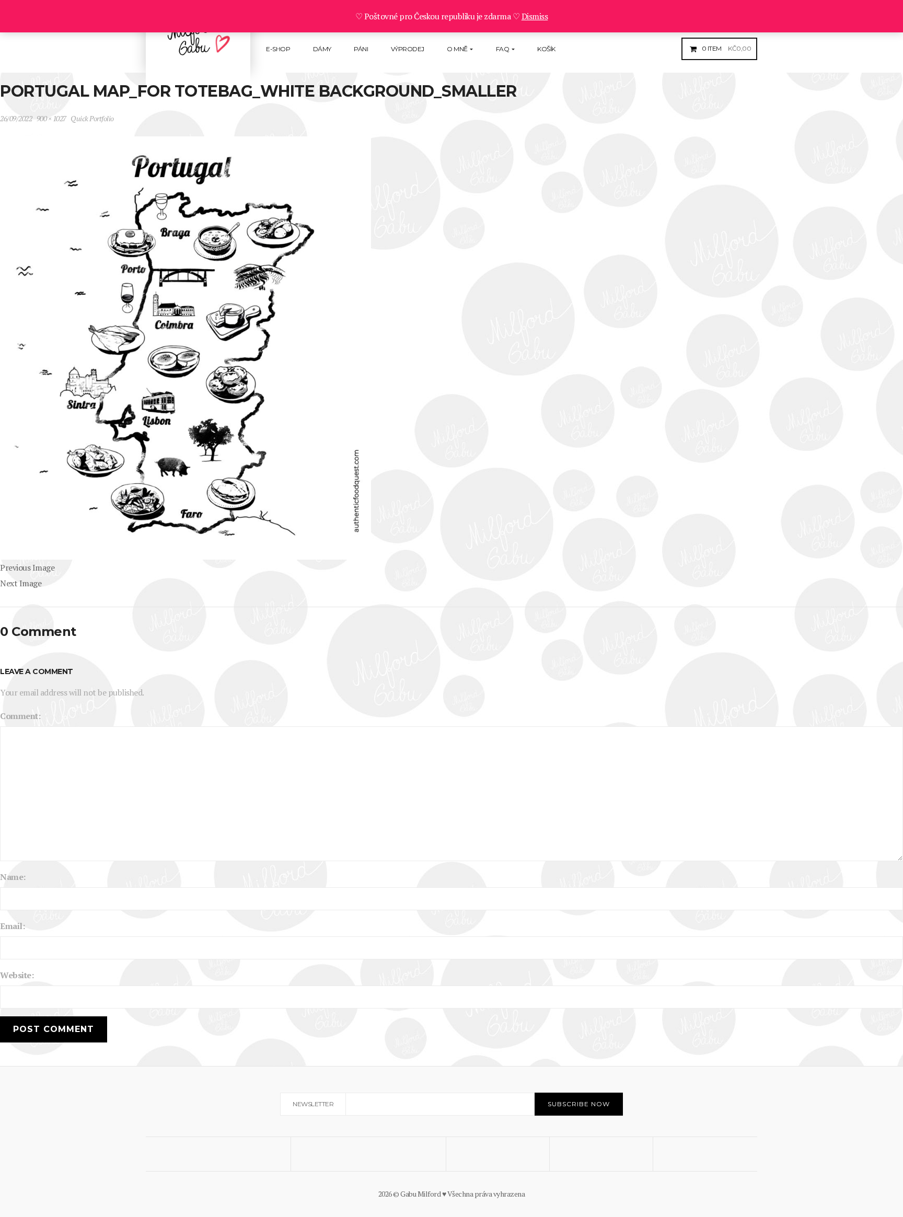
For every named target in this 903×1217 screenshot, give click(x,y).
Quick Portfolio (92, 118)
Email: (12, 926)
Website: (16, 975)
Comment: (20, 716)
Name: (13, 877)
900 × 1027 (51, 118)
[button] (725, 48)
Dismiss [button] (535, 16)
